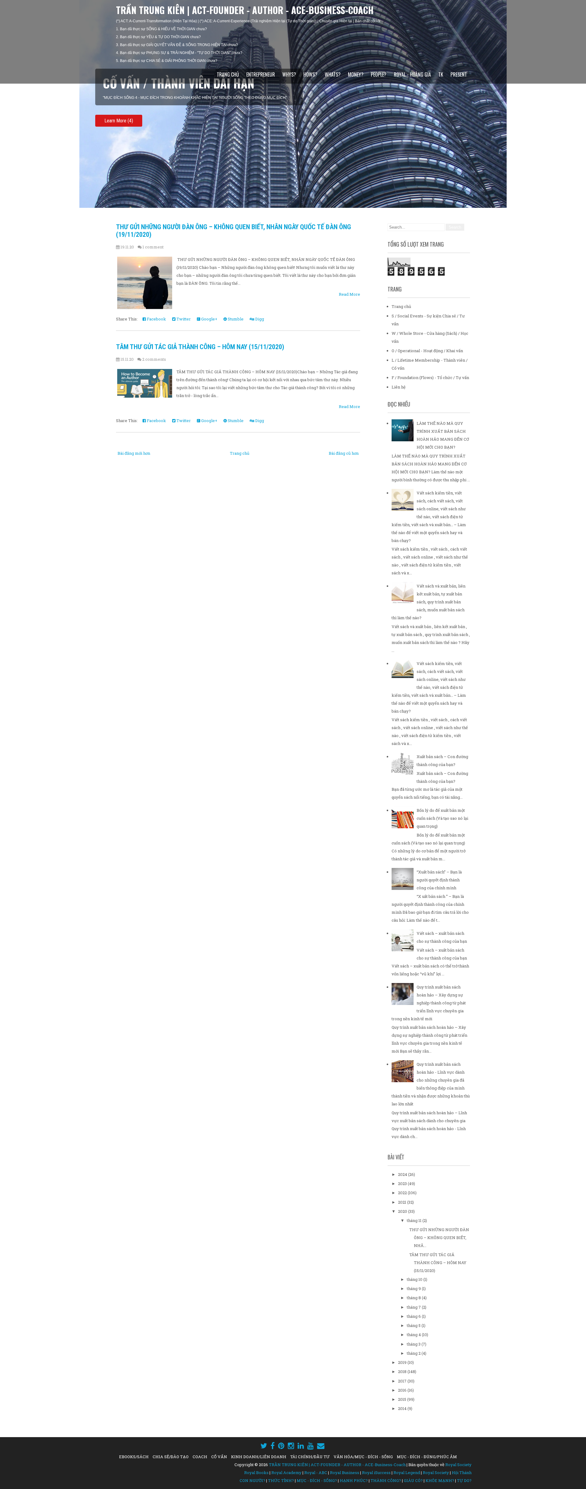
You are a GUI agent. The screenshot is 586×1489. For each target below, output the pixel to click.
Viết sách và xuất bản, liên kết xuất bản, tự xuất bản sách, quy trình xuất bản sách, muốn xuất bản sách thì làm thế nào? (428, 601)
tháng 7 (414, 1307)
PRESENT (458, 74)
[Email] (320, 1446)
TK (440, 74)
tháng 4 (414, 1334)
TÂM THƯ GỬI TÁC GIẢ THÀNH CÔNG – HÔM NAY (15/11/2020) (200, 347)
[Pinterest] (281, 1446)
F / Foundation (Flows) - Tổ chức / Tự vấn (430, 377)
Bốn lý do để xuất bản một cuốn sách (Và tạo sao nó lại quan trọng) (442, 818)
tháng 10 (415, 1279)
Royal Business (344, 1472)
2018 (402, 1371)
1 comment (153, 247)
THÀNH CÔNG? (386, 1480)
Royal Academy (286, 1472)
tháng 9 (414, 1288)
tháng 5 (414, 1325)
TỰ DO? (464, 1480)
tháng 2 (414, 1353)
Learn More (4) (118, 121)
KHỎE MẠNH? (439, 1480)
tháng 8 (414, 1297)
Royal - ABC (315, 1472)
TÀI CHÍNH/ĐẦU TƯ (310, 1456)
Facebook (156, 319)
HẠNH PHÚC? (354, 1480)
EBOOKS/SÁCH (134, 1456)
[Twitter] (263, 1446)
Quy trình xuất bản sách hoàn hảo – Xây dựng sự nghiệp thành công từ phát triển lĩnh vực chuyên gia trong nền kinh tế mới (429, 1002)
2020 (403, 1211)
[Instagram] (291, 1446)
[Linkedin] (301, 1446)
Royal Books (256, 1472)
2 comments (154, 359)
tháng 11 (414, 1220)
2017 (402, 1381)
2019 (402, 1362)
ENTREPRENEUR (260, 74)
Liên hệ (399, 387)
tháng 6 (414, 1316)
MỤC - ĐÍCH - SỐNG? (317, 1480)
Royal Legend (406, 1472)
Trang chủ (228, 74)
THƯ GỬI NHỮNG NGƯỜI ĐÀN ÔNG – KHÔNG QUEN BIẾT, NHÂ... (439, 1237)
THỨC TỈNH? (281, 1480)
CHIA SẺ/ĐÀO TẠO (171, 1456)
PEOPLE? (378, 74)
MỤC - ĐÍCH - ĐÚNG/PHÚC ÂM (427, 1456)
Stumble (235, 319)
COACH (200, 1456)
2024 (403, 1174)
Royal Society (458, 1464)
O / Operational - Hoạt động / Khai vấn (427, 350)
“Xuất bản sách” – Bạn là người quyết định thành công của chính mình (439, 880)
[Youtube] (310, 1446)
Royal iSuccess (376, 1472)
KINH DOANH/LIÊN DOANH (258, 1456)
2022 (403, 1192)
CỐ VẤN (219, 1456)
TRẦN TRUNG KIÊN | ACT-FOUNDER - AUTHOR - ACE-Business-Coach (245, 10)
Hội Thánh (462, 1472)
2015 (402, 1399)
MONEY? (356, 74)
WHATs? (333, 74)
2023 (403, 1183)
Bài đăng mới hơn (134, 453)
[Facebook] (272, 1446)
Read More (349, 294)
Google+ (208, 319)
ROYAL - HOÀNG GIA (412, 74)
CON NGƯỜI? (252, 1480)
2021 (402, 1202)
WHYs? (289, 74)
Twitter (183, 319)
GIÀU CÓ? (413, 1480)
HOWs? (310, 74)
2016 (402, 1390)
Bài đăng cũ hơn (344, 453)
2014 (402, 1408)
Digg (259, 319)
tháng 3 (414, 1344)
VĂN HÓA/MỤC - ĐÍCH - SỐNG (363, 1456)
